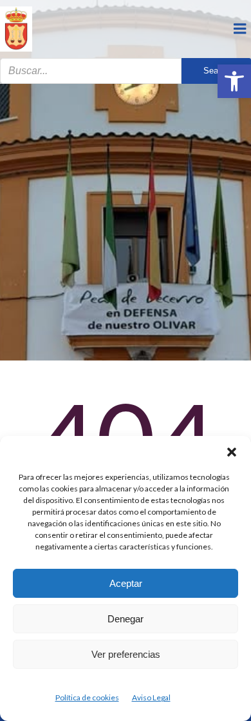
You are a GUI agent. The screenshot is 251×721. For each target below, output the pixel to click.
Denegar (125, 618)
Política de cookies (87, 697)
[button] (234, 81)
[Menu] (240, 29)
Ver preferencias (125, 654)
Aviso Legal (151, 697)
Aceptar (125, 583)
